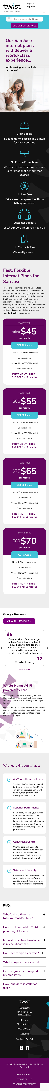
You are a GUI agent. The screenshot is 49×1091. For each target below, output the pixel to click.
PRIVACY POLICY (24, 1074)
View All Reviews (18, 621)
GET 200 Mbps (24, 345)
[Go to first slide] (46, 648)
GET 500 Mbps (24, 415)
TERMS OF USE (24, 1079)
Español (31, 6)
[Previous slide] (2, 648)
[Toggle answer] (44, 914)
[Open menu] (44, 11)
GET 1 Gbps (24, 554)
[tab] (29, 669)
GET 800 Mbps (24, 485)
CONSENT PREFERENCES (24, 1084)
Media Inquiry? (24, 1014)
